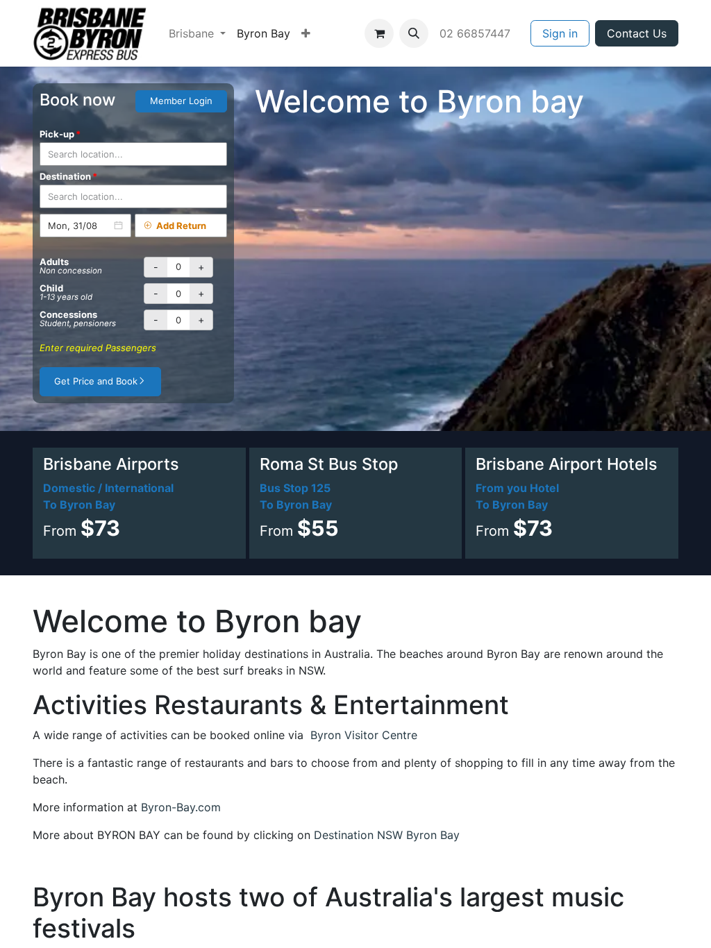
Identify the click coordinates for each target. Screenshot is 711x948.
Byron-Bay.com (181, 807)
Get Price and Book (95, 381)
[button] (413, 33)
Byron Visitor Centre (363, 735)
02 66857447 (477, 33)
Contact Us (637, 33)
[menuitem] (197, 33)
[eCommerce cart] (379, 33)
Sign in (560, 33)
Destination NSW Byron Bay (387, 835)
